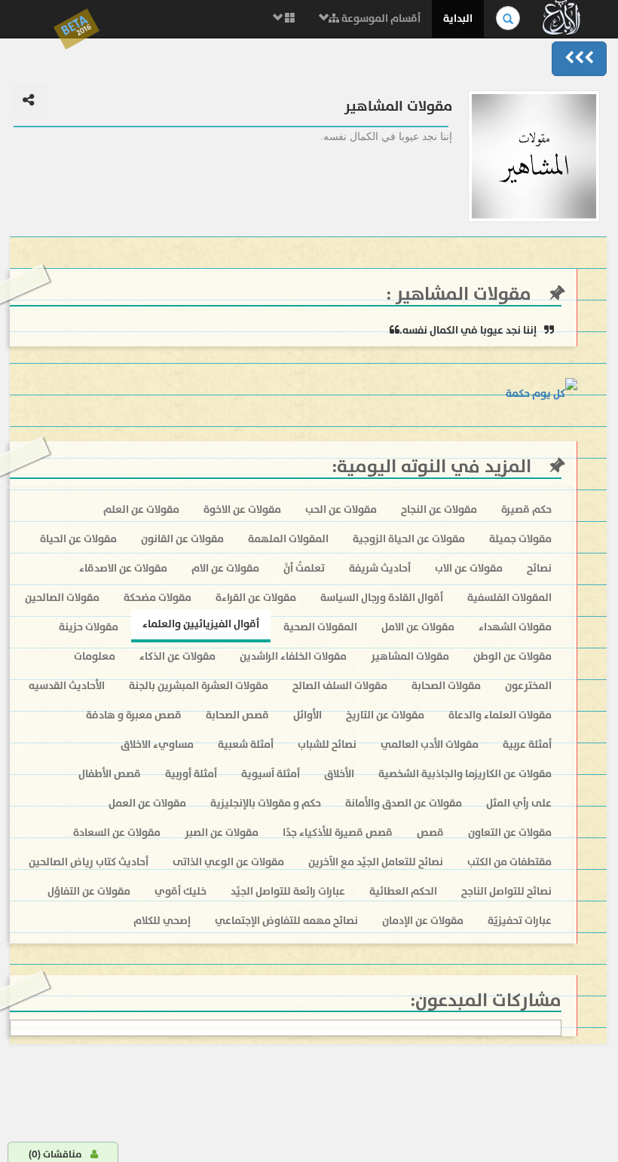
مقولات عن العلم (141, 509)
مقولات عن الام (225, 568)
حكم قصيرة (526, 509)
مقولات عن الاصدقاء (123, 568)
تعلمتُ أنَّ (304, 568)
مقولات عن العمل (147, 803)
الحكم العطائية (403, 891)
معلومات (94, 656)
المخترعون (528, 685)
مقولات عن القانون (182, 538)
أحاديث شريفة (380, 568)
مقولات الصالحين (62, 597)
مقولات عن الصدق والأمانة (403, 803)
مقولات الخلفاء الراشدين (293, 656)
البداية (458, 18)
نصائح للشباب (327, 744)
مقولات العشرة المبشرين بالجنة (198, 685)
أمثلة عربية (527, 744)
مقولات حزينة (88, 627)
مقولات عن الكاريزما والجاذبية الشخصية (465, 773)
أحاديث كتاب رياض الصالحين (88, 862)
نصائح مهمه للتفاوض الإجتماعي (286, 920)
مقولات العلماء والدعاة (500, 715)
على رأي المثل (519, 803)
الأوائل (307, 715)
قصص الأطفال (109, 773)
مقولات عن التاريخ (385, 715)
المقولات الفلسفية (509, 597)
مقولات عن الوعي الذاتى (228, 862)
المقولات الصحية (320, 627)
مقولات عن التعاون (510, 832)
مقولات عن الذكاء (177, 656)
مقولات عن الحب (341, 509)
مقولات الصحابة (446, 685)
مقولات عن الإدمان (423, 920)
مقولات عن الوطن (512, 656)
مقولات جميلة (520, 538)
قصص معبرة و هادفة (134, 715)
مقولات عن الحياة (78, 538)
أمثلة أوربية (191, 773)
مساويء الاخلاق (157, 744)
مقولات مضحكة (157, 597)
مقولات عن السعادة (117, 832)
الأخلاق (339, 773)
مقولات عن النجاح (439, 509)
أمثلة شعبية (246, 744)
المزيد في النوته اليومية (434, 466)
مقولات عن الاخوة (242, 509)
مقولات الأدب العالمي (430, 744)
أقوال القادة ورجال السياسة (381, 597)
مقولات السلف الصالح (339, 685)
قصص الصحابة (237, 715)
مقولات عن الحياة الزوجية (409, 538)
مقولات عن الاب (469, 568)
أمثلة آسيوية (270, 773)
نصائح (539, 568)
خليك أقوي (180, 891)
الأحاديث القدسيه (67, 685)
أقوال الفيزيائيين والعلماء (200, 624)
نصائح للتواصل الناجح (506, 891)
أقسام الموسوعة (380, 18)
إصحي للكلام (162, 920)
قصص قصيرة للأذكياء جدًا (338, 832)
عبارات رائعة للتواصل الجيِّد (288, 891)
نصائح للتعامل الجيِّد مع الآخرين (375, 862)
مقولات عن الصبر (222, 832)
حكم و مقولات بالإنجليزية (265, 803)
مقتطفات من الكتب (509, 862)
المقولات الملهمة (288, 538)
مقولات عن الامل (417, 627)
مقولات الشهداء (515, 627)
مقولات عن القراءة (256, 597)
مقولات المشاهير (461, 294)
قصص (430, 832)
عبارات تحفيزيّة (520, 920)
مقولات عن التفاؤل (88, 891)
